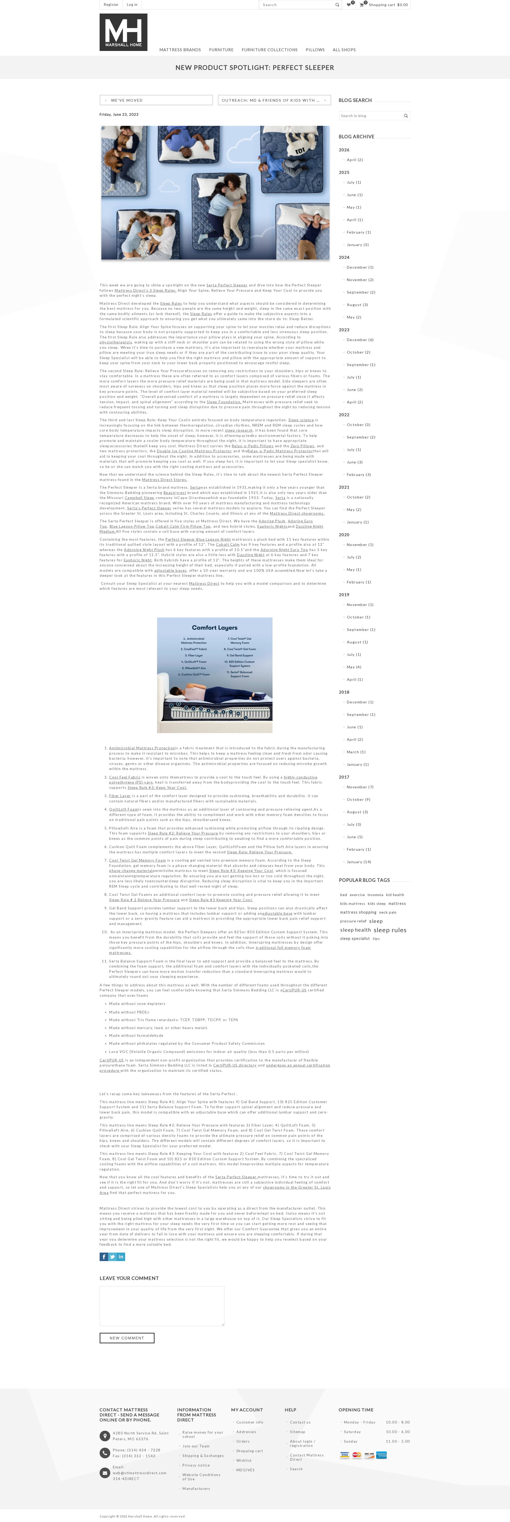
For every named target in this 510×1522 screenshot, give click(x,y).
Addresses (246, 1432)
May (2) (354, 317)
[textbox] (296, 4)
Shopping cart (249, 1451)
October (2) (359, 352)
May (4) (354, 667)
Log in (132, 4)
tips (376, 938)
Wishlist (244, 1460)
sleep (376, 921)
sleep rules (390, 930)
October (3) (359, 424)
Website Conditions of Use (201, 1477)
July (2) (354, 557)
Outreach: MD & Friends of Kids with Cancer (276, 100)
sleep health (355, 930)
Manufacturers (196, 1488)
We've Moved (127, 100)
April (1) (355, 219)
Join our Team (196, 1446)
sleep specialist (355, 938)
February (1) (359, 232)
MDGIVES (245, 1470)
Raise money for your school (202, 1434)
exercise (357, 895)
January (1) (358, 522)
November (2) (360, 279)
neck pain (388, 912)
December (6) (360, 339)
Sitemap (298, 1432)
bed (343, 895)
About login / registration (303, 1443)
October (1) (359, 617)
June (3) (355, 462)
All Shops (344, 49)
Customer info (250, 1422)
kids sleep (377, 903)
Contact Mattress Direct (307, 1457)
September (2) (361, 292)
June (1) (355, 194)
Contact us (300, 1422)
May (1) (354, 207)
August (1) (357, 642)
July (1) (354, 182)
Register (111, 4)
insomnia (376, 895)
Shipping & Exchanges (203, 1456)
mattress (397, 903)
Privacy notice (196, 1465)
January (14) (359, 861)
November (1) (360, 544)
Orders (243, 1441)
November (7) (360, 787)
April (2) (355, 159)
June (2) (355, 389)
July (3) (354, 824)
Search (337, 4)
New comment (127, 1338)
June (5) (355, 837)
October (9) (359, 799)
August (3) (357, 304)
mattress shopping (358, 912)
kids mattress (352, 903)
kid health (395, 895)
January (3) (358, 244)
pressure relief (353, 921)
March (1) (356, 752)
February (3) (359, 474)
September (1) (361, 364)
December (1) (360, 267)
